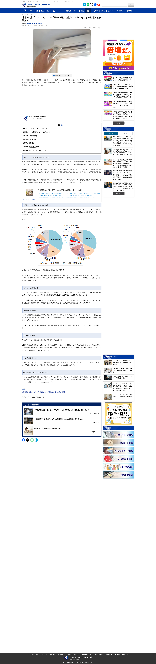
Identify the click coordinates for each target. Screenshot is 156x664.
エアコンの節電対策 (30, 135)
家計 (88, 10)
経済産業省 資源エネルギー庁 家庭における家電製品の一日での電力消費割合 (44, 392)
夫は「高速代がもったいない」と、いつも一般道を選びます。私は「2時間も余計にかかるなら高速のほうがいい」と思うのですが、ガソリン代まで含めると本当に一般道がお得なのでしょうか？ (123, 141)
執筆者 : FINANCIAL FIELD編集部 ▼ (38, 116)
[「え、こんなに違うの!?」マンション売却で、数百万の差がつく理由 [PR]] (119, 399)
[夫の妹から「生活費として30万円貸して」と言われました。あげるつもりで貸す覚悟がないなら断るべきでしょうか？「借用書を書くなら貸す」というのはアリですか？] (108, 162)
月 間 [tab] (125, 133)
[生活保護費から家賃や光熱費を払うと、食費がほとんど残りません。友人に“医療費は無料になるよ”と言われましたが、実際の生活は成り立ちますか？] (108, 151)
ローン (60, 10)
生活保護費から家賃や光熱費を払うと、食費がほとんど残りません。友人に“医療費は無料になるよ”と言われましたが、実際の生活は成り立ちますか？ (122, 153)
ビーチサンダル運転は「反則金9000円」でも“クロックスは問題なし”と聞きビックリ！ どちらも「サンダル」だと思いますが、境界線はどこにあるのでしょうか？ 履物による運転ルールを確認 (122, 175)
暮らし (76, 10)
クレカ (103, 10)
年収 (30, 10)
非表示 (63, 125)
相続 (36, 10)
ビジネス (110, 10)
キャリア (95, 10)
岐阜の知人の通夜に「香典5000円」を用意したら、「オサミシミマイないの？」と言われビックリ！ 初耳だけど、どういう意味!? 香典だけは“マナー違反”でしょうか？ (123, 187)
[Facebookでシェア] (23, 440)
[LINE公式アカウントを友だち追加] (88, 4)
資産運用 (68, 10)
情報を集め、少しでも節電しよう (34, 150)
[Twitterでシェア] (27, 440)
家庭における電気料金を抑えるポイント (36, 132)
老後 (82, 10)
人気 (25, 10)
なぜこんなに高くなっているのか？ (35, 128)
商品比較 (129, 10)
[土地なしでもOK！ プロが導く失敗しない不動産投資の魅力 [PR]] (119, 379)
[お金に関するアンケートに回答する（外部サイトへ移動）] (118, 413)
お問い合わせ (99, 654)
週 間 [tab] (111, 133)
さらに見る (119, 123)
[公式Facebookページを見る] (95, 4)
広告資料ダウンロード (121, 654)
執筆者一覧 (109, 654)
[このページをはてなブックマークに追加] (84, 4)
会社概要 (52, 654)
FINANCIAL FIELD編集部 (34, 23)
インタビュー (120, 10)
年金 (48, 10)
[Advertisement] (61, 100)
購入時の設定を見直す (31, 146)
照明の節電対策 (28, 143)
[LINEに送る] (32, 440)
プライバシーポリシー (72, 654)
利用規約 (60, 654)
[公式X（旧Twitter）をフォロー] (91, 4)
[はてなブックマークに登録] (36, 440)
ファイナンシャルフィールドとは (37, 654)
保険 (54, 10)
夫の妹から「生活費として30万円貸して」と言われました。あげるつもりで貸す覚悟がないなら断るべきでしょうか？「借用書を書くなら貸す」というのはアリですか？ (122, 163)
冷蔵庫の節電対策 (29, 139)
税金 (42, 10)
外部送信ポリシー (87, 654)
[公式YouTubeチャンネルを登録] (99, 4)
